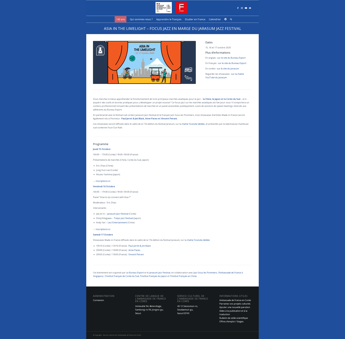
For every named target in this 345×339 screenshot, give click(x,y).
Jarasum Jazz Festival (117, 213)
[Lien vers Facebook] (238, 8)
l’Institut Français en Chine (183, 276)
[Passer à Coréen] (225, 19)
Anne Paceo (134, 250)
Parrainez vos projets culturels (234, 303)
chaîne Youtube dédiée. (198, 240)
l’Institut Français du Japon (153, 276)
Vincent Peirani (136, 254)
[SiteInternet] (173, 8)
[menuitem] (120, 19)
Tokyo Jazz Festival (123, 218)
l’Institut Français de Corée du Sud (122, 276)
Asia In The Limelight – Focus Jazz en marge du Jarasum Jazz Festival (172, 28)
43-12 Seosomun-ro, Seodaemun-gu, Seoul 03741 (187, 310)
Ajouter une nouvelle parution (234, 307)
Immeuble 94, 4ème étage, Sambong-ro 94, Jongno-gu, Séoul (149, 310)
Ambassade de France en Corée (235, 300)
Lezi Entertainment (117, 222)
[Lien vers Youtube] (246, 8)
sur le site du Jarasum (228, 68)
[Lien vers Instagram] (242, 8)
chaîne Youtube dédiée (193, 123)
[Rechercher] (230, 19)
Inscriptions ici (103, 181)
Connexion (98, 300)
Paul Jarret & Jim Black (139, 245)
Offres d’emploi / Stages (231, 321)
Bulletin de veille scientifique (233, 318)
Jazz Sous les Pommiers (205, 272)
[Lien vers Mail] (250, 8)
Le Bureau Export (135, 272)
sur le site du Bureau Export (231, 57)
